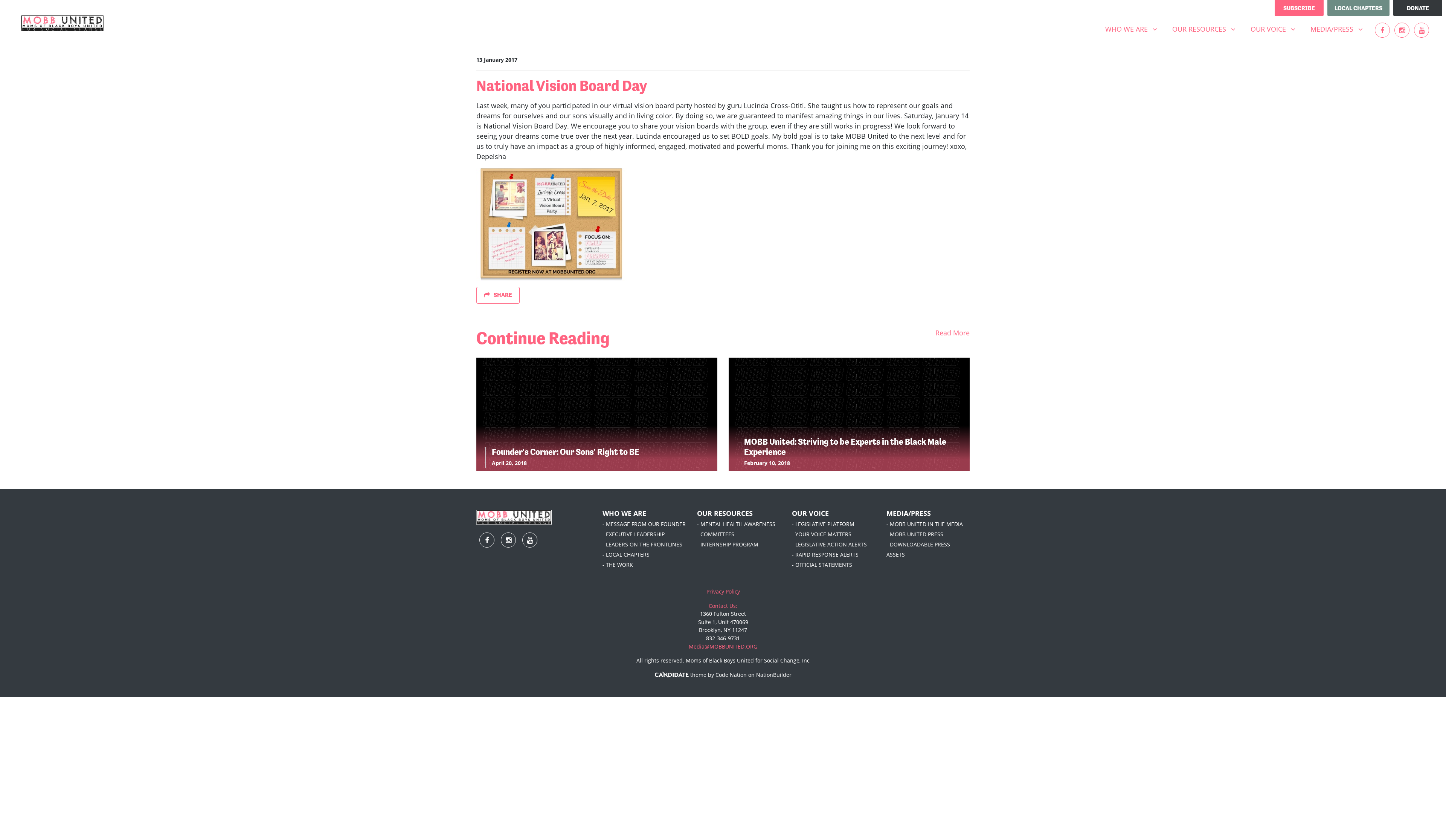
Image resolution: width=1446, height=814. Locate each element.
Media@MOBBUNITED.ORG (723, 646)
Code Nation (731, 674)
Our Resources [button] (1207, 29)
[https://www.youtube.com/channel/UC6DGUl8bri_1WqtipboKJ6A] (1421, 30)
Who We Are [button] (1134, 29)
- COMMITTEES (715, 534)
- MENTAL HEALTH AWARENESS (736, 524)
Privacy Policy (723, 591)
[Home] (62, 23)
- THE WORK (617, 564)
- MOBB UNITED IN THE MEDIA (924, 524)
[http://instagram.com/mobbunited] (1401, 30)
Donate (1418, 8)
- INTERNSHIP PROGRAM (727, 544)
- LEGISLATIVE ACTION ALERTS (829, 544)
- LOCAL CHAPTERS (626, 554)
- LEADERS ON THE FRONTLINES (642, 544)
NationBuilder (774, 674)
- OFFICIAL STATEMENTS (822, 564)
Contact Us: (723, 605)
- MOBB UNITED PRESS (914, 534)
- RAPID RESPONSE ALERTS (825, 554)
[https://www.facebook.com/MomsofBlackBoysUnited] (1382, 30)
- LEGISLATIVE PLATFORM (823, 524)
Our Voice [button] (1275, 29)
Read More (952, 332)
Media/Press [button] (1339, 29)
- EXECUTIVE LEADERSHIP (633, 534)
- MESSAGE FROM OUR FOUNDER (644, 524)
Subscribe (1299, 8)
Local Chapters (1358, 8)
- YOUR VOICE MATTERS (821, 534)
